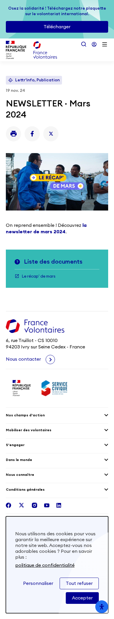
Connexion (94, 44)
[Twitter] (50, 133)
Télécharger (57, 26)
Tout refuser (79, 583)
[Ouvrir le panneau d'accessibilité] (101, 606)
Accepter (82, 598)
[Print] (13, 133)
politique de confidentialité (45, 565)
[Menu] (104, 44)
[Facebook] (32, 133)
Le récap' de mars (39, 276)
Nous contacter (24, 359)
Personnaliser (38, 583)
